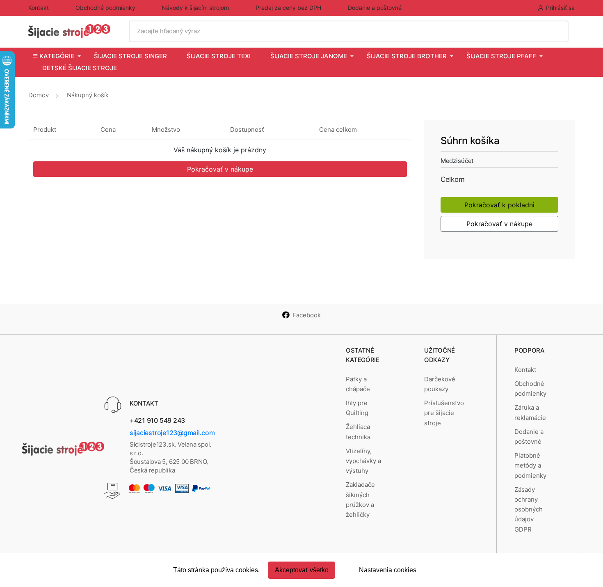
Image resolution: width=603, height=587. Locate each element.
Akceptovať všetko (302, 569)
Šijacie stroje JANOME (308, 56)
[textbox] (348, 31)
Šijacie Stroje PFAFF (501, 56)
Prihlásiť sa (560, 7)
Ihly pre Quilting (357, 408)
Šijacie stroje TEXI (219, 56)
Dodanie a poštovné (375, 7)
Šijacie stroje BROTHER (407, 56)
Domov (38, 95)
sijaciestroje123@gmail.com (172, 433)
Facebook (306, 315)
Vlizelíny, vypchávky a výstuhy (363, 461)
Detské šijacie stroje (79, 68)
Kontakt (38, 7)
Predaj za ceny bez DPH (288, 7)
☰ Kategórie (53, 56)
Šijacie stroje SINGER (130, 56)
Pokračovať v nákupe (220, 169)
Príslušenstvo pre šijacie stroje (444, 413)
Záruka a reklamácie (530, 412)
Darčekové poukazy (439, 384)
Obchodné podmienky (105, 7)
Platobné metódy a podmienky (530, 465)
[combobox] (348, 31)
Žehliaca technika (358, 431)
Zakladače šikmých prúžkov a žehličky (360, 499)
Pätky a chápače (358, 384)
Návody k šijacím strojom (195, 7)
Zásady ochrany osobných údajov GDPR (528, 509)
